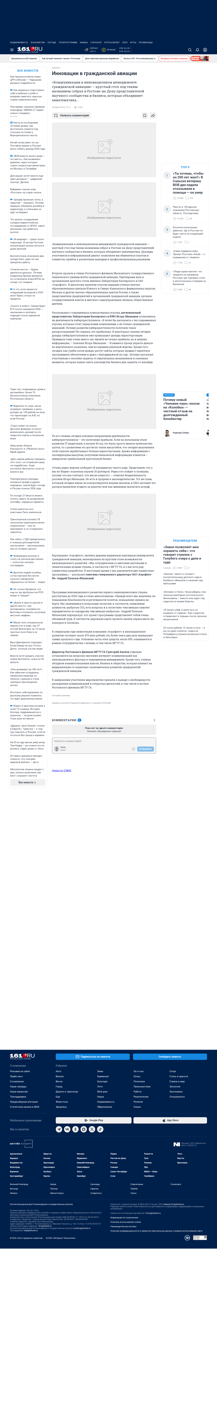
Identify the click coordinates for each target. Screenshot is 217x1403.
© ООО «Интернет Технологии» (61, 1238)
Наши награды (18, 1086)
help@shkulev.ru (31, 1230)
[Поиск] (190, 49)
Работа (137, 1091)
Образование (104, 1106)
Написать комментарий (74, 115)
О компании (17, 1081)
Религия (138, 1101)
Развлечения (141, 1096)
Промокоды (146, 42)
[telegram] (59, 1129)
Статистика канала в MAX (24, 1106)
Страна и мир (177, 1081)
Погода (51, 42)
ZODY (125, 42)
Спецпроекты (177, 1096)
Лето (100, 1086)
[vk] (67, 1129)
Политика (139, 1081)
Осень (137, 1076)
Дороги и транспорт (67, 1091)
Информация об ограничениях (124, 1218)
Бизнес (60, 1076)
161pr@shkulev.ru (153, 1213)
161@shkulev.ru (45, 1226)
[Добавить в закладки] (145, 115)
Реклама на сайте (20, 1071)
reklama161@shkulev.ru (173, 1204)
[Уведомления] (197, 49)
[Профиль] (205, 49)
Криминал (103, 1076)
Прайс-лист (16, 1076)
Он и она (138, 1071)
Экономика (176, 1091)
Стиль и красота (179, 1076)
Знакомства (38, 42)
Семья (137, 1106)
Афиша (84, 42)
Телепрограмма (68, 42)
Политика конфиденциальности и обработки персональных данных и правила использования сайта (156, 1231)
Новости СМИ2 (61, 770)
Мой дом (102, 1091)
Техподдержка (18, 1096)
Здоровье (61, 1106)
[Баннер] (202, 58)
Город (59, 1086)
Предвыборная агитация (24, 1101)
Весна (59, 1081)
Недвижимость (19, 42)
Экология (175, 1086)
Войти (63, 750)
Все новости (27, 70)
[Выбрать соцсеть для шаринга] (153, 115)
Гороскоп (96, 42)
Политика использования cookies (125, 1222)
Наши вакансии (19, 1091)
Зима (100, 1071)
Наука (100, 1096)
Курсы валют (112, 42)
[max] (84, 1129)
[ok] (75, 1129)
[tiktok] (100, 1129)
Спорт (173, 1071)
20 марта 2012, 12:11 (61, 107)
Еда (58, 1096)
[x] (92, 1129)
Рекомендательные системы (123, 1226)
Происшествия (142, 1086)
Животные (62, 1101)
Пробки (109, 49)
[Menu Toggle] (12, 49)
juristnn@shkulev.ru (82, 1228)
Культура (102, 1081)
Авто (58, 1071)
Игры (133, 42)
